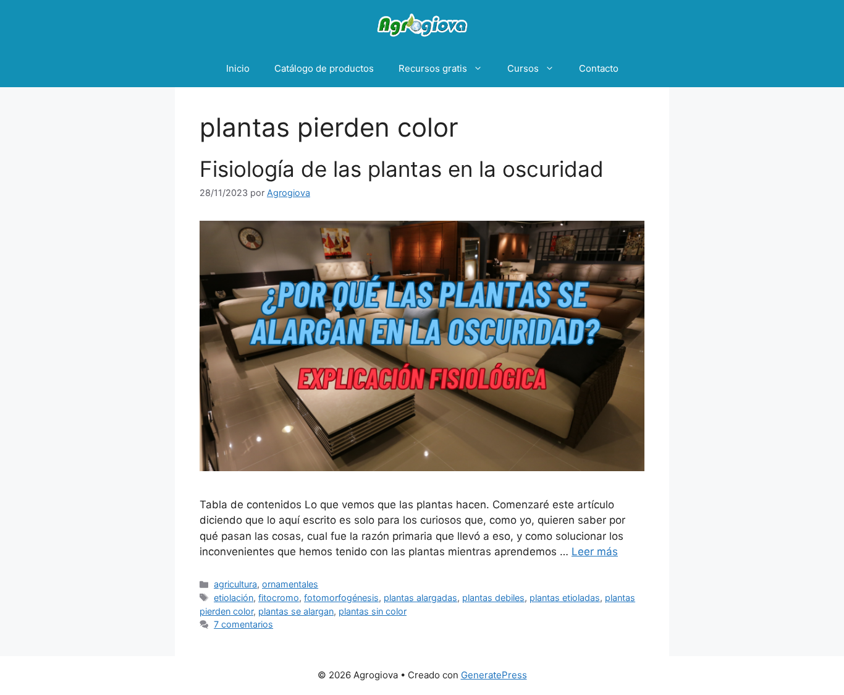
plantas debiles (493, 597)
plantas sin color (373, 611)
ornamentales (290, 584)
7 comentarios (243, 624)
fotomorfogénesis (341, 597)
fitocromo (278, 597)
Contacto (598, 68)
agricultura (235, 584)
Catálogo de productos (324, 68)
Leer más (595, 551)
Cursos (523, 68)
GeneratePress (494, 675)
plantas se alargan (296, 611)
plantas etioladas (565, 597)
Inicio (238, 68)
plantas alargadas (420, 597)
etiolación (233, 597)
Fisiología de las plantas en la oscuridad (402, 169)
